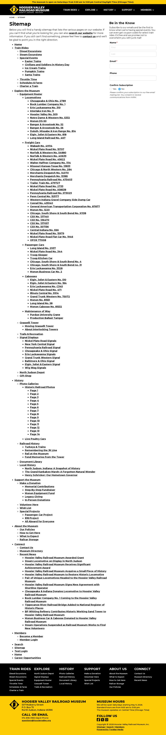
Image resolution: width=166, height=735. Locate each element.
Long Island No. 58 (41, 303)
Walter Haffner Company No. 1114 (50, 162)
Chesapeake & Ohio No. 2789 (48, 101)
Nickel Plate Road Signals (40, 340)
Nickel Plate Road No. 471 (45, 289)
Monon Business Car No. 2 (46, 271)
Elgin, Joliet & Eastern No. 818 (48, 134)
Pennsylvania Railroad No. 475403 (51, 179)
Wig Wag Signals (35, 367)
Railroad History (30, 443)
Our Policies (27, 529)
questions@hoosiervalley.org (36, 720)
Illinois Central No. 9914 (44, 293)
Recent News (28, 554)
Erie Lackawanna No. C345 (46, 286)
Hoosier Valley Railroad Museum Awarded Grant (54, 557)
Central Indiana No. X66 (44, 230)
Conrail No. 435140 (41, 203)
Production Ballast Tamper (46, 318)
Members (20, 633)
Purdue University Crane (45, 314)
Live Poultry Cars (35, 439)
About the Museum (26, 526)
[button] (71, 10)
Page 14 (35, 434)
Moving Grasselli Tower (39, 326)
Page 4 (34, 400)
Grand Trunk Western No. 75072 (50, 296)
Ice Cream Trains (35, 68)
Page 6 (34, 407)
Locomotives (33, 97)
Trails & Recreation (31, 334)
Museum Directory (31, 551)
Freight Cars (32, 142)
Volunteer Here (29, 504)
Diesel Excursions (31, 51)
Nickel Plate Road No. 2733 (46, 186)
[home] (29, 9)
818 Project (32, 518)
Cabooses (31, 276)
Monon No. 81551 (40, 300)
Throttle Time (28, 79)
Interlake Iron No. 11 (42, 111)
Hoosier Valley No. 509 (44, 114)
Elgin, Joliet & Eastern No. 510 (48, 279)
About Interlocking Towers (41, 329)
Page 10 (35, 420)
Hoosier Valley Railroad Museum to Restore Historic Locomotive (64, 574)
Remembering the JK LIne (41, 450)
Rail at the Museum (37, 453)
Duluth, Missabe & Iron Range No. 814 (53, 131)
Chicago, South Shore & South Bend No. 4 (55, 261)
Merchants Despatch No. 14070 (49, 172)
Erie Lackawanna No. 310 (45, 107)
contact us (89, 36)
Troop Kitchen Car (41, 258)
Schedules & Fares (31, 82)
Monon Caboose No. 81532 (46, 306)
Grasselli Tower (29, 322)
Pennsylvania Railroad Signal (42, 347)
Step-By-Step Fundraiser (40, 489)
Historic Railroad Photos (40, 387)
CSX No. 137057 (39, 223)
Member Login (29, 639)
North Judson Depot (32, 372)
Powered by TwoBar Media (110, 729)
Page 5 (34, 404)
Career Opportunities (28, 657)
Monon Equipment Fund (40, 493)
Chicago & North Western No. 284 (51, 169)
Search (19, 644)
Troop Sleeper (39, 254)
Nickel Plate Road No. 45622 (47, 159)
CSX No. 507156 (39, 226)
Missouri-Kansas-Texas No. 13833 (50, 166)
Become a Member (31, 636)
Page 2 (34, 393)
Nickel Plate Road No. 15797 (47, 149)
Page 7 (34, 410)
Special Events (29, 58)
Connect (20, 544)
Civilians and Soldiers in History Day (47, 64)
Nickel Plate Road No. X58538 (48, 189)
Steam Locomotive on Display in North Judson (53, 561)
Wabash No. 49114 (41, 146)
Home (12, 17)
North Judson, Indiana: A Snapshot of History (52, 468)
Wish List (25, 508)
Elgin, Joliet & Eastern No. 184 (48, 283)
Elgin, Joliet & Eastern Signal (42, 364)
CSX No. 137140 (39, 216)
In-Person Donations (37, 500)
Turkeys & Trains (35, 447)
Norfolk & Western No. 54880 (48, 152)
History (19, 380)
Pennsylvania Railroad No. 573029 (51, 193)
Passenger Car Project (39, 514)
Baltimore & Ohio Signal (39, 361)
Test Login (21, 651)
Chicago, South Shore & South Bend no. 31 (56, 265)
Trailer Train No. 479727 (45, 183)
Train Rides (22, 47)
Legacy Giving (34, 496)
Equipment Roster (31, 94)
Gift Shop (25, 375)
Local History (28, 465)
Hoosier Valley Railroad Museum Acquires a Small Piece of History (65, 571)
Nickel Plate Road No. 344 (46, 251)
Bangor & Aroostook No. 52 (46, 124)
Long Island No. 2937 (43, 248)
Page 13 (34, 430)
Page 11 (34, 424)
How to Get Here (30, 532)
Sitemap (20, 647)
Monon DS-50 (38, 121)
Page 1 (34, 390)
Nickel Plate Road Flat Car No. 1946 (51, 236)
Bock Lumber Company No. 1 (47, 104)
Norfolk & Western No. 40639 (48, 156)
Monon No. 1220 (40, 209)
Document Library (31, 461)
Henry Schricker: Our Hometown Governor (51, 475)
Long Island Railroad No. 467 (47, 138)
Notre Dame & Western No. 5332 (50, 117)
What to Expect (29, 536)
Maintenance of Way (37, 311)
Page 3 (34, 397)
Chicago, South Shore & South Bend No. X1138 (58, 213)
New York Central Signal (39, 344)
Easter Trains (33, 61)
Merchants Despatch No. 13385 (49, 176)
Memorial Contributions (39, 486)
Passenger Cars (34, 244)
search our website (81, 33)
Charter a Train (29, 86)
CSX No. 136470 (39, 220)
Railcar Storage (29, 539)
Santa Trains (32, 74)
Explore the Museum (27, 90)
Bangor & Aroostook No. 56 (46, 127)
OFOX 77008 (38, 240)
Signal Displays (29, 337)
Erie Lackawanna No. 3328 (46, 268)
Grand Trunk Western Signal (42, 357)
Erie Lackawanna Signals (40, 354)
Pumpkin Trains (34, 71)
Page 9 (34, 417)
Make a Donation (30, 483)
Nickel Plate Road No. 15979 (47, 233)
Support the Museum (27, 479)
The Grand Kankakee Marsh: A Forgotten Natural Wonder (60, 471)
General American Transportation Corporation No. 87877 (65, 206)
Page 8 (34, 414)
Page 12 (35, 427)
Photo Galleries (29, 383)
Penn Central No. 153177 (44, 196)
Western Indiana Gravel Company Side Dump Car (60, 199)
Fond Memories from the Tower (44, 457)
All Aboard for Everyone (39, 521)
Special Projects (30, 511)
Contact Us (26, 547)
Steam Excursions (31, 54)
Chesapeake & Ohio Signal (41, 351)
